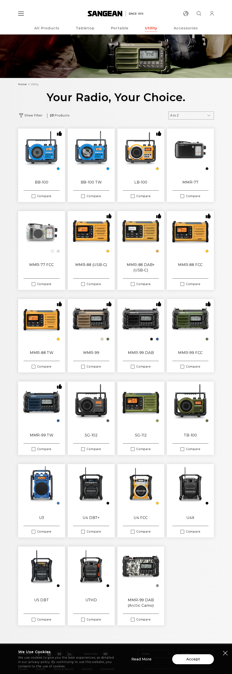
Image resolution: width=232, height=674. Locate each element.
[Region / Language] (185, 13)
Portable (120, 28)
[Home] (116, 13)
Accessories (186, 28)
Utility (151, 28)
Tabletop (85, 28)
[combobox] (191, 115)
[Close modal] (225, 652)
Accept (193, 659)
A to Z (174, 115)
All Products (47, 28)
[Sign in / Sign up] (211, 13)
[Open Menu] (21, 13)
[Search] (198, 13)
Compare (44, 196)
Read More (141, 659)
